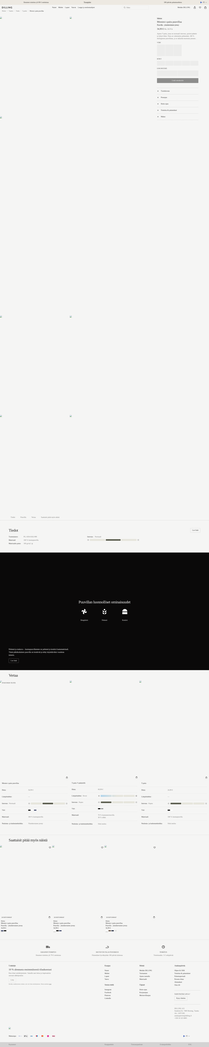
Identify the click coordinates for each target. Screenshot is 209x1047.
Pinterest (108, 995)
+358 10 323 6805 (180, 1018)
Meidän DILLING (184, 7)
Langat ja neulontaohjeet (86, 7)
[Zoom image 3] (69, 215)
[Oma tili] (194, 7)
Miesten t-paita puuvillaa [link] (37, 11)
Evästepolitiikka (165, 1044)
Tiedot (13, 517)
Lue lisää (195, 530)
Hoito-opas (164, 104)
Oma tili (177, 985)
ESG (190, 1044)
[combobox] (203, 2)
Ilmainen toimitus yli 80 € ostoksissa (36, 2)
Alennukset (178, 982)
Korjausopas (143, 992)
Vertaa (33, 517)
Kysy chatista (180, 998)
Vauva (107, 979)
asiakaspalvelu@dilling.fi (183, 1016)
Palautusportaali (179, 976)
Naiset (54, 7)
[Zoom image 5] (104, 365)
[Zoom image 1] (35, 66)
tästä (50, 984)
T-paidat (24, 11)
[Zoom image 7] (104, 464)
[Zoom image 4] (35, 365)
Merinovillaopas (144, 995)
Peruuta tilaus (179, 979)
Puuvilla (23, 517)
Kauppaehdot (109, 1044)
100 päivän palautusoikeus (173, 2)
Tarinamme (143, 973)
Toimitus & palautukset (169, 110)
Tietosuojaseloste (137, 1044)
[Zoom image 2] (104, 66)
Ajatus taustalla (144, 976)
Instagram (108, 990)
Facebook (108, 992)
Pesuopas (164, 97)
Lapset (67, 7)
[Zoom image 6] (35, 464)
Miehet (60, 7)
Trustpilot (87, 2)
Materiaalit (143, 979)
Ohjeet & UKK (179, 970)
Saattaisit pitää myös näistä (50, 517)
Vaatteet (11, 11)
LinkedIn (108, 998)
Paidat (17, 11)
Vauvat (73, 7)
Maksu (163, 117)
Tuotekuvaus (165, 91)
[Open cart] (205, 7)
